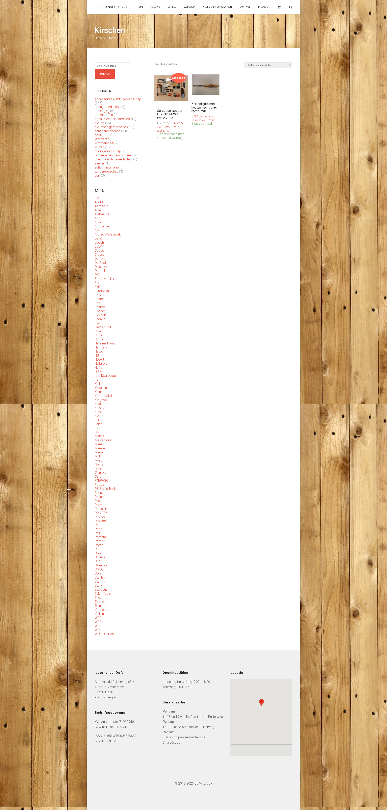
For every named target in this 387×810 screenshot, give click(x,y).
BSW (98, 246)
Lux (97, 432)
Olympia (100, 472)
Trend (99, 606)
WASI (99, 622)
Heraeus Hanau (105, 343)
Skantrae (101, 565)
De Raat (100, 263)
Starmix (100, 581)
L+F (97, 420)
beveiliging (102, 111)
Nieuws (155, 7)
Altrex (99, 222)
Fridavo (100, 319)
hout (98, 135)
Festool (100, 307)
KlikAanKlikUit (104, 396)
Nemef (99, 464)
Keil (97, 384)
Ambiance (102, 226)
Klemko (100, 392)
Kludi (98, 404)
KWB (98, 416)
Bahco (99, 238)
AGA (98, 210)
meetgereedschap (108, 151)
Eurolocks (102, 291)
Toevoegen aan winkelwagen (171, 77)
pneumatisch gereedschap (113, 159)
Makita (99, 436)
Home (140, 7)
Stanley (100, 577)
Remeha (101, 537)
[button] (261, 702)
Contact (245, 7)
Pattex (99, 485)
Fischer (100, 311)
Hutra (98, 367)
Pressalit (101, 509)
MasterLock (103, 440)
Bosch (99, 242)
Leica (98, 424)
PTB (98, 525)
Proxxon (101, 521)
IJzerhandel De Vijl (111, 7)
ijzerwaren (102, 139)
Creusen (100, 254)
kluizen (99, 147)
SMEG (99, 569)
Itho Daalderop (105, 376)
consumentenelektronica (112, 119)
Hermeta (101, 347)
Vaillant (100, 614)
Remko (100, 541)
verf (97, 175)
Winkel (172, 7)
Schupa (100, 557)
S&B (98, 553)
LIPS (98, 428)
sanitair (100, 163)
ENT (98, 287)
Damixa (100, 259)
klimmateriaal (104, 143)
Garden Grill (103, 327)
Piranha (100, 497)
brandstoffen (104, 115)
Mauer (99, 444)
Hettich (100, 351)
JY (96, 380)
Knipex (99, 408)
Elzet (98, 283)
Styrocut (101, 589)
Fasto (99, 299)
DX (97, 275)
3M (97, 198)
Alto (97, 218)
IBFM (98, 372)
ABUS (99, 202)
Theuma (100, 598)
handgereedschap (107, 131)
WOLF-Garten (104, 634)
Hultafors (101, 363)
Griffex (99, 335)
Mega (99, 452)
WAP (98, 618)
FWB (98, 323)
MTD (98, 456)
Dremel (100, 271)
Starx (98, 585)
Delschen (101, 267)
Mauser (100, 448)
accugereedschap (108, 107)
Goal (98, 331)
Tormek (100, 602)
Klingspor (101, 400)
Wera (98, 626)
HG (97, 355)
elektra (99, 123)
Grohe (99, 339)
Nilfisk (99, 468)
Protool (100, 517)
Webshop (189, 7)
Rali (97, 533)
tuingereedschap (106, 171)
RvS (97, 549)
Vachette (101, 610)
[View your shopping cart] (278, 9)
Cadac (99, 250)
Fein (98, 303)
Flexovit (100, 315)
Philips (99, 493)
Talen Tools (103, 593)
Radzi (99, 529)
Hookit (99, 359)
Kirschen (101, 388)
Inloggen (263, 7)
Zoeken (105, 74)
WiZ (97, 630)
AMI (97, 230)
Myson (99, 460)
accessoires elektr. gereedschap (118, 99)
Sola (98, 573)
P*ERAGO (101, 480)
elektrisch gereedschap (111, 127)
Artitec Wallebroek (108, 234)
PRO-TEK (101, 513)
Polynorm (101, 505)
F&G (98, 295)
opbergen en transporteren (114, 155)
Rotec (99, 545)
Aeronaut (101, 206)
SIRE (98, 561)
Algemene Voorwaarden (217, 7)
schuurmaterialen (107, 167)
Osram (99, 476)
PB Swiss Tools (106, 489)
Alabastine (102, 214)
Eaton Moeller (104, 279)
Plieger (99, 501)
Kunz (98, 412)
